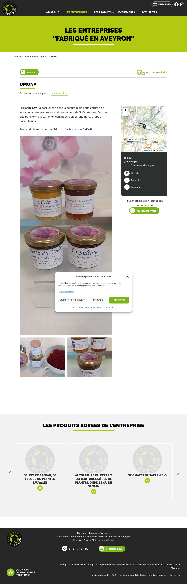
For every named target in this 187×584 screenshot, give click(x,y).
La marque (52, 12)
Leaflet (149, 150)
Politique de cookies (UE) (103, 575)
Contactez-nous (114, 549)
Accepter (119, 300)
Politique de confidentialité (102, 307)
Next (178, 472)
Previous (10, 472)
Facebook (136, 187)
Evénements (126, 12)
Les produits (102, 12)
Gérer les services (66, 292)
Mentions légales (157, 575)
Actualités (149, 12)
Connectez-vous (146, 211)
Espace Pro (164, 4)
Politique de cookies (81, 307)
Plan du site (174, 575)
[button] (127, 276)
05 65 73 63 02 (78, 548)
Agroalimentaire (59, 93)
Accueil (17, 56)
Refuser (98, 300)
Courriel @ (136, 180)
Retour (31, 72)
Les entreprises (76, 12)
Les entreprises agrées (35, 56)
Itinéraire (135, 173)
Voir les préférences (72, 300)
